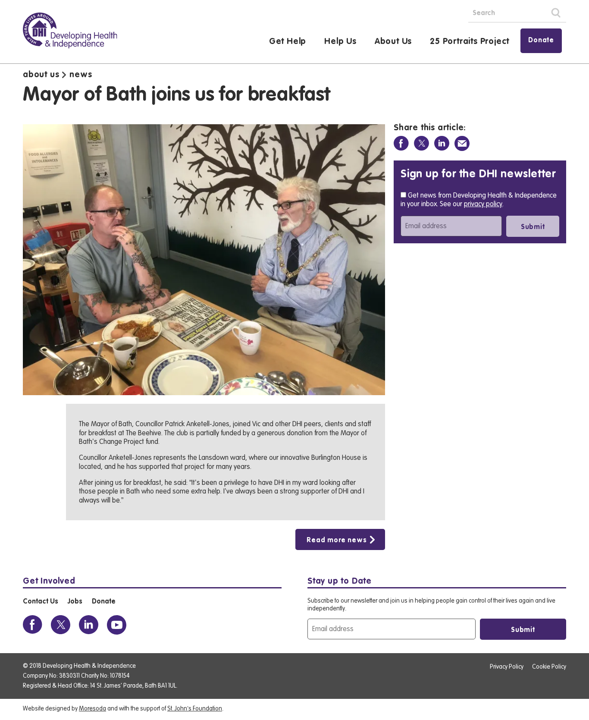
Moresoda (92, 709)
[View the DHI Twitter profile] (60, 625)
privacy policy (483, 204)
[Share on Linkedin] (441, 143)
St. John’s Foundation (194, 709)
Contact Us (40, 601)
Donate (541, 40)
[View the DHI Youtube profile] (116, 625)
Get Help (287, 42)
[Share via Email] (462, 143)
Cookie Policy (549, 667)
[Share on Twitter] (421, 143)
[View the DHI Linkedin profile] (88, 625)
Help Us (340, 42)
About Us (393, 42)
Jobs (75, 601)
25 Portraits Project (469, 42)
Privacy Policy (506, 667)
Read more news (336, 540)
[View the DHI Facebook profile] (32, 625)
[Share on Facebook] (401, 143)
